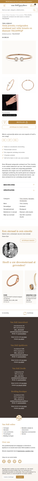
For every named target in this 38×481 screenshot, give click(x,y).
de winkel (21, 339)
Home (3, 15)
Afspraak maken (28, 240)
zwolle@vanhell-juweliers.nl (19, 378)
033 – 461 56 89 (19, 330)
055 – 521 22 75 (19, 353)
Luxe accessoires (8, 432)
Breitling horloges (8, 436)
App (10, 140)
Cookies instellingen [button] (9, 477)
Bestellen (21, 122)
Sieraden (12, 15)
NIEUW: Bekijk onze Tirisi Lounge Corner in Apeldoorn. (19, 1)
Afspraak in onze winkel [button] (19, 127)
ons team (24, 337)
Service (24, 434)
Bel (4, 140)
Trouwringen (7, 434)
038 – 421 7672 (19, 376)
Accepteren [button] (20, 477)
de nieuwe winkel (21, 385)
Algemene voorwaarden (29, 432)
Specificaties (9, 190)
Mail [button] (15, 140)
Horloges (6, 428)
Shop (7, 15)
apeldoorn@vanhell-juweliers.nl (19, 355)
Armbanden (23, 201)
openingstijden (22, 334)
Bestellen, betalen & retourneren (27, 429)
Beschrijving (9, 185)
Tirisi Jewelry (19, 15)
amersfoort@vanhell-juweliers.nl (19, 332)
